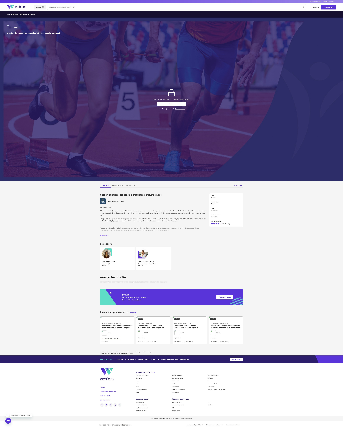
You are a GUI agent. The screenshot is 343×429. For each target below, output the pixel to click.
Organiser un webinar (329, 1)
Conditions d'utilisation (161, 418)
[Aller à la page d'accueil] (18, 7)
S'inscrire (316, 7)
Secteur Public (175, 386)
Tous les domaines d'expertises (114, 352)
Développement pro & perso (142, 375)
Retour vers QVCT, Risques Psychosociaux (21, 14)
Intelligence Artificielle (177, 378)
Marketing (210, 378)
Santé (137, 392)
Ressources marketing (315, 1)
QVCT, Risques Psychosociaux (141, 352)
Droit (137, 384)
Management (139, 378)
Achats (173, 384)
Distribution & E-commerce (178, 389)
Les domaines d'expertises (108, 391)
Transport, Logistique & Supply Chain (217, 389)
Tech (137, 381)
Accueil (102, 352)
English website (188, 418)
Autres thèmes (175, 392)
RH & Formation (128, 352)
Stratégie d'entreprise (177, 375)
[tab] (105, 185)
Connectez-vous (105, 400)
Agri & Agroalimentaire (141, 389)
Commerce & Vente (212, 384)
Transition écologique (213, 375)
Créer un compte (105, 396)
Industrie (138, 386)
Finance (210, 381)
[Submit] (303, 7)
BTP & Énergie (211, 386)
